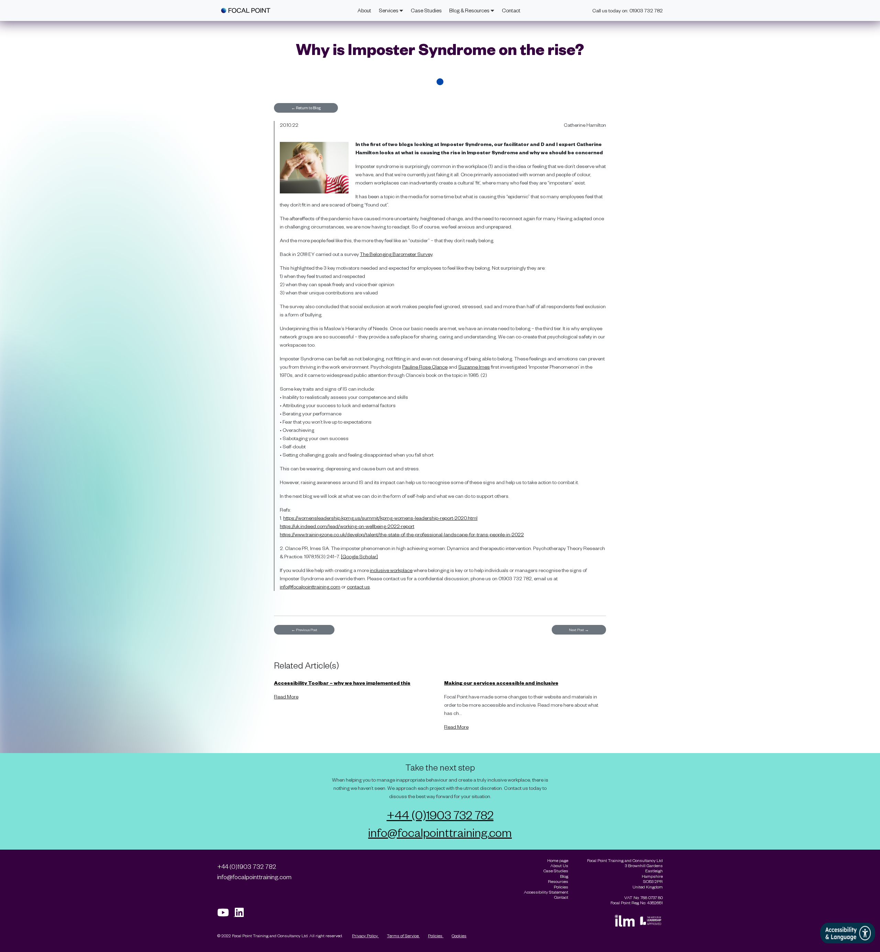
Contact (511, 10)
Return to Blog (306, 107)
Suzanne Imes (474, 366)
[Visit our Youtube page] (226, 914)
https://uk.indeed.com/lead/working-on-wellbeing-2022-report (347, 526)
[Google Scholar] (359, 556)
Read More (286, 696)
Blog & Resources (470, 10)
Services (389, 10)
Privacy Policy (365, 935)
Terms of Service (403, 935)
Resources (558, 881)
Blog (564, 876)
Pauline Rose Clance (425, 366)
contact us (358, 586)
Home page (557, 860)
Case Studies (426, 10)
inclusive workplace (391, 570)
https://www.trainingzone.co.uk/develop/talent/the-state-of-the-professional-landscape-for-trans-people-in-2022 (402, 534)
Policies (435, 935)
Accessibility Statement (546, 892)
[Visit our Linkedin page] (242, 914)
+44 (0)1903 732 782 (440, 814)
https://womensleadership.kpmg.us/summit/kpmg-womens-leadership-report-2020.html (380, 518)
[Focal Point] (245, 10)
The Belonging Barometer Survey (396, 254)
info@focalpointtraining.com (310, 586)
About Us (559, 865)
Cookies (459, 935)
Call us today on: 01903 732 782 (627, 10)
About (364, 10)
